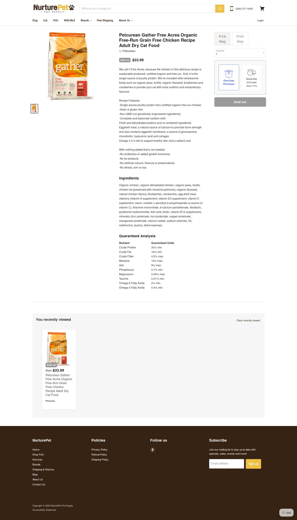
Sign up (253, 464)
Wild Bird (69, 20)
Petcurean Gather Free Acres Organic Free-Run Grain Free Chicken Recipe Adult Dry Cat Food (59, 385)
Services (37, 459)
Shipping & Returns (43, 469)
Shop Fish (38, 454)
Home (35, 449)
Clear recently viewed (248, 320)
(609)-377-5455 (244, 8)
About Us (125, 20)
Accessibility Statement (44, 509)
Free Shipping (105, 20)
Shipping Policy (100, 459)
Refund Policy (99, 454)
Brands (85, 20)
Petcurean (129, 51)
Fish (55, 20)
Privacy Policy (99, 449)
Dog (34, 20)
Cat (45, 20)
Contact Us (38, 484)
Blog (34, 474)
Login (260, 20)
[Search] (219, 9)
